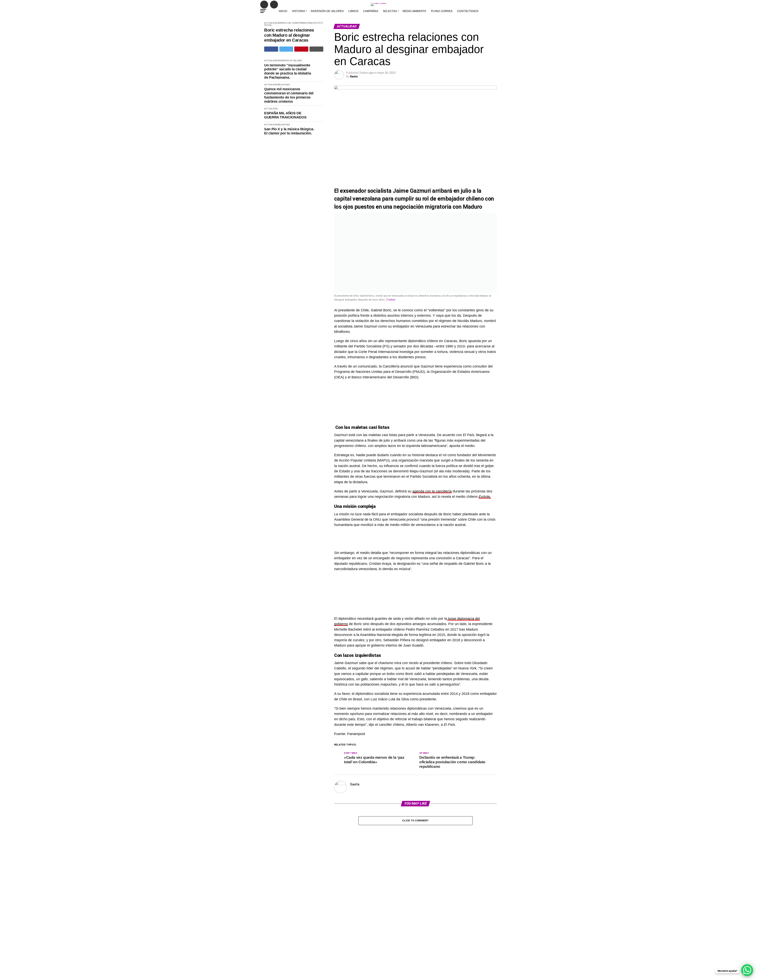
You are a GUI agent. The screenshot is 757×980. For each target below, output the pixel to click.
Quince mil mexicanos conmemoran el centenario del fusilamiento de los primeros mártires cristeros (288, 95)
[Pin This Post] (301, 49)
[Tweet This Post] (286, 49)
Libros (353, 11)
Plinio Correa (441, 11)
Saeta (354, 76)
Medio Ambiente (414, 11)
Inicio (283, 11)
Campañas (370, 11)
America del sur (287, 23)
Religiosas (284, 84)
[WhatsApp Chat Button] (747, 970)
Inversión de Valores (327, 11)
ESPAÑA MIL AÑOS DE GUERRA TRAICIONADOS (285, 115)
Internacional (304, 23)
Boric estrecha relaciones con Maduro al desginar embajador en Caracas (289, 35)
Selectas (390, 11)
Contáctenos (467, 11)
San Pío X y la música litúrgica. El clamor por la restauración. (289, 131)
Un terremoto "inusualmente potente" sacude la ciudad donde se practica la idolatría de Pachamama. (287, 71)
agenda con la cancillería (432, 491)
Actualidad (271, 23)
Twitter (391, 299)
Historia (298, 11)
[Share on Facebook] (271, 49)
